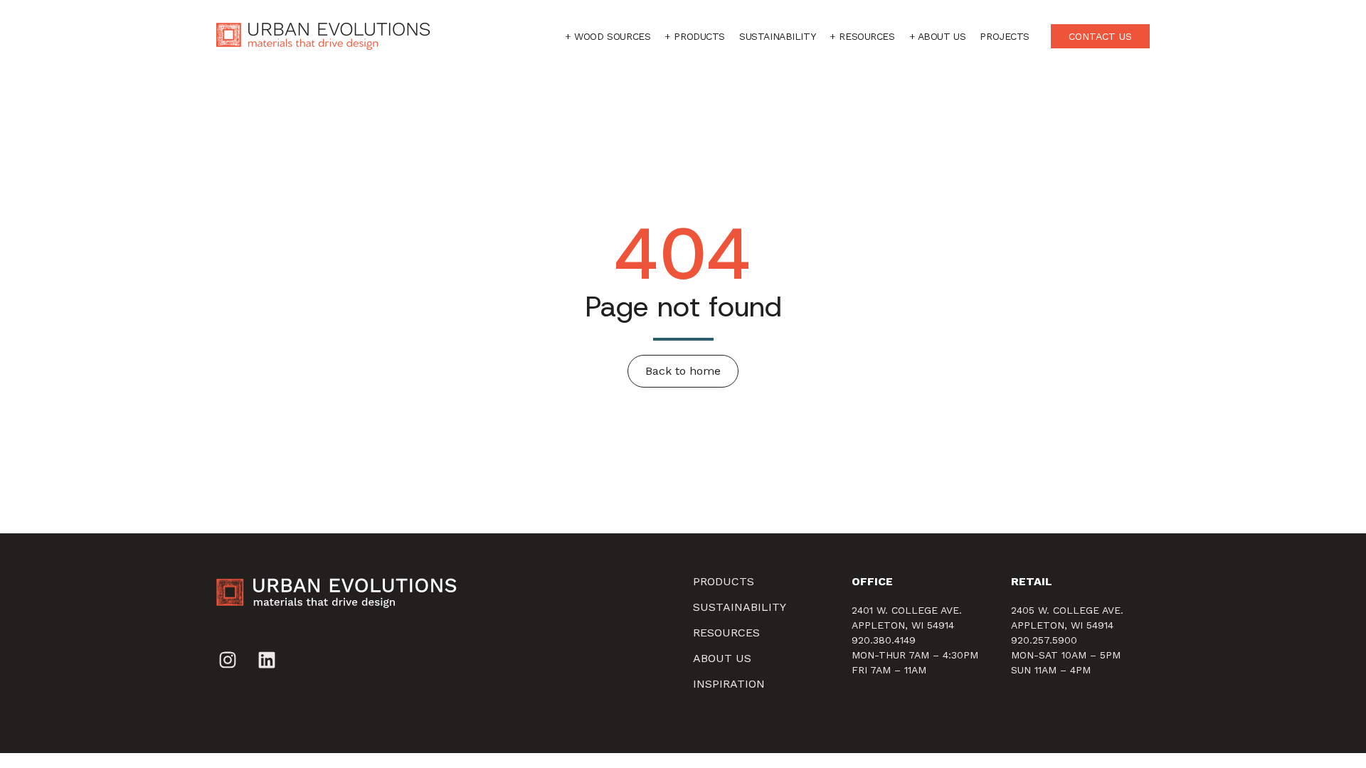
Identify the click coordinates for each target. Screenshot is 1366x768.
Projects (1004, 36)
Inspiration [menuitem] (729, 683)
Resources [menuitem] (726, 632)
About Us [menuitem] (722, 658)
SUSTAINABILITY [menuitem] (739, 607)
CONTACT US (1100, 36)
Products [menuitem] (723, 581)
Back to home (683, 371)
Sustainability (777, 36)
